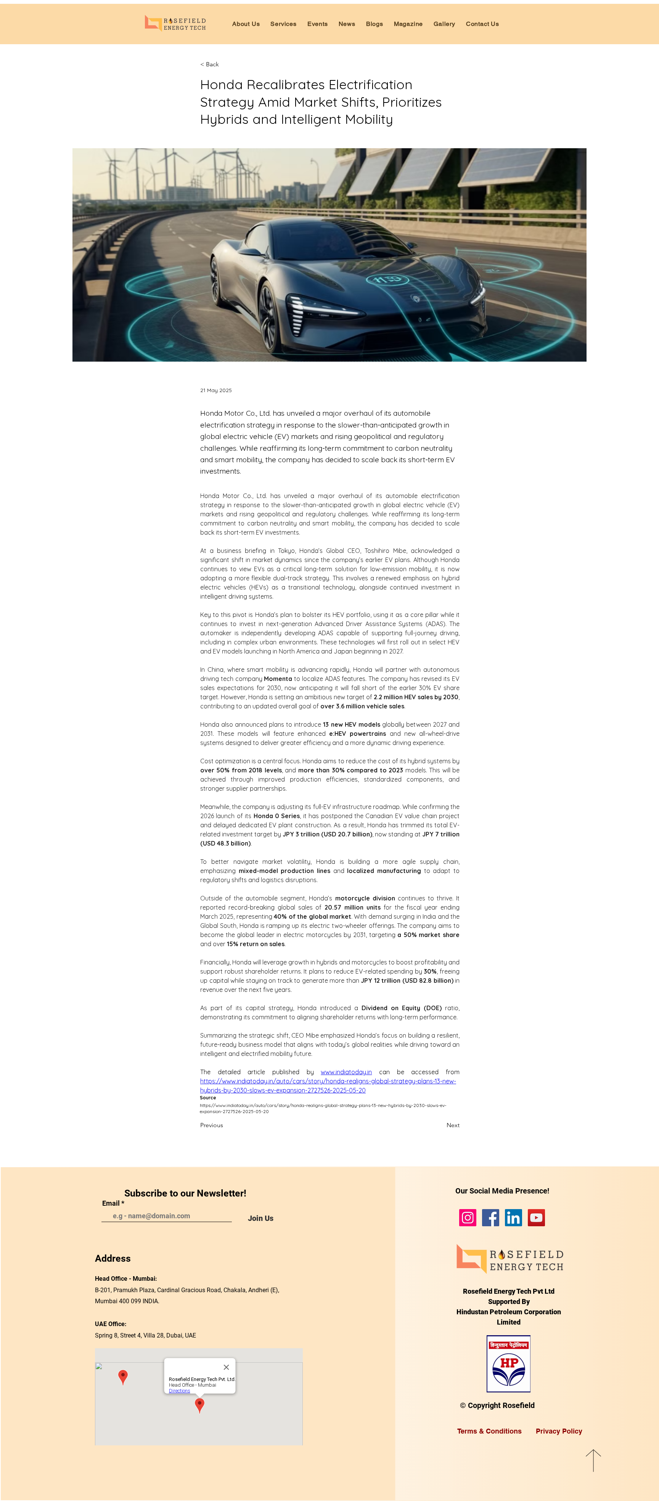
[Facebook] (490, 1217)
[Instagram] (467, 1217)
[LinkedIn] (513, 1217)
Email (111, 1203)
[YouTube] (536, 1217)
